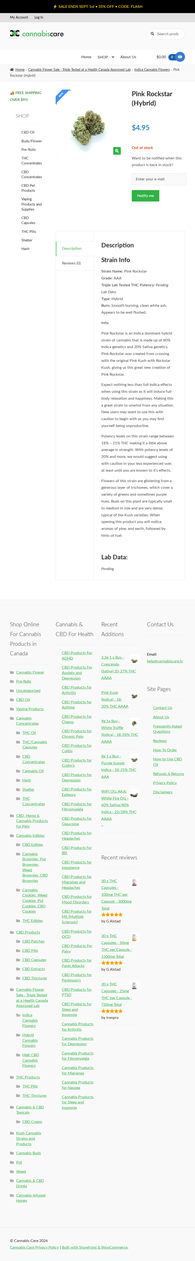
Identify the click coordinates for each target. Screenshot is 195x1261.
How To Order (165, 750)
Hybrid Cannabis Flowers (30, 1040)
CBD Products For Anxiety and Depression (77, 673)
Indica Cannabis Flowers (152, 70)
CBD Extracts (33, 969)
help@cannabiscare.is (165, 661)
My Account (19, 17)
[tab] (75, 248)
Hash (25, 249)
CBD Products (28, 932)
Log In (38, 17)
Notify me (145, 196)
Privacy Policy (165, 783)
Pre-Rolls (28, 150)
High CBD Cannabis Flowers (30, 1060)
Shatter (26, 240)
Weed (21, 1172)
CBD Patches (33, 941)
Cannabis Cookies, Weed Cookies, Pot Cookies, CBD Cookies (34, 901)
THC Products (28, 1077)
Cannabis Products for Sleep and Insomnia (77, 1102)
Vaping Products (30, 709)
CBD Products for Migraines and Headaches (77, 882)
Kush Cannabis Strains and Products (28, 1138)
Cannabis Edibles (30, 836)
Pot (19, 1162)
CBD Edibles (32, 845)
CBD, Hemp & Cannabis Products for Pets (32, 821)
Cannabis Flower (30, 672)
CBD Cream (32, 1122)
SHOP (103, 57)
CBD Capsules (34, 960)
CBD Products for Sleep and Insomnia (77, 1009)
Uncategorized (28, 691)
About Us (128, 57)
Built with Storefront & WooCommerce (94, 1247)
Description (72, 248)
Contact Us (162, 708)
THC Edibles (32, 921)
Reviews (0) (71, 263)
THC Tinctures (34, 1096)
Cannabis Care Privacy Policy (34, 1247)
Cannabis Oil (33, 771)
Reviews (160, 741)
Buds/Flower (31, 141)
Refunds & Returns (168, 774)
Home (86, 57)
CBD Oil (27, 132)
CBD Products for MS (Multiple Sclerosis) (77, 917)
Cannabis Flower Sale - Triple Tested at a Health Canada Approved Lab (79, 70)
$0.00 (164, 57)
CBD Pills (30, 951)
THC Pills (28, 232)
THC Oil (29, 733)
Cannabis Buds (28, 1153)
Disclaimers (162, 792)
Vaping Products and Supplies (31, 204)
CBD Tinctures (34, 978)
